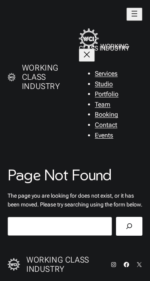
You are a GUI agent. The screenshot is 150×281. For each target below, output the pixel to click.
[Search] (129, 226)
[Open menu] (134, 14)
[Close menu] (87, 55)
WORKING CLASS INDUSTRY (41, 77)
